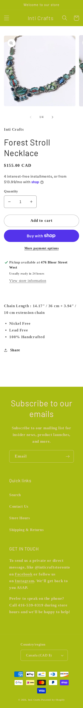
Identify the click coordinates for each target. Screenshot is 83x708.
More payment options (41, 248)
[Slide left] (31, 117)
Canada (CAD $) (39, 655)
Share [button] (15, 350)
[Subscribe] (68, 456)
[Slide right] (52, 117)
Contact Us (18, 506)
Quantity (11, 191)
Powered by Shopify (53, 700)
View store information (27, 281)
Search (15, 495)
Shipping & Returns (26, 530)
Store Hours (19, 518)
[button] (6, 18)
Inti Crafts (34, 700)
